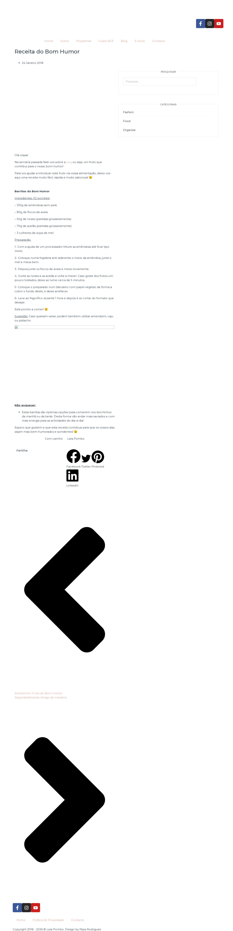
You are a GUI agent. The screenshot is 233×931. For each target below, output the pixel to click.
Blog (124, 41)
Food (126, 121)
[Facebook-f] (200, 23)
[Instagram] (209, 23)
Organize (129, 130)
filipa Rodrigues (90, 929)
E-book (140, 41)
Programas (83, 41)
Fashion (128, 112)
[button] (73, 459)
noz (68, 162)
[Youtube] (218, 23)
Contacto (158, 41)
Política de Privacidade (48, 920)
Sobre (64, 41)
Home (48, 41)
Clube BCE (106, 41)
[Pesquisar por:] (168, 81)
